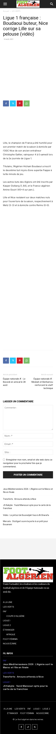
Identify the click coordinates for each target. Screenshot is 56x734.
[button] (5, 4)
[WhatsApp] (27, 103)
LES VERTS (16, 11)
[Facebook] (6, 103)
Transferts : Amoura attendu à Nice (19, 499)
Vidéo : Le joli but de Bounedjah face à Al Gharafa (26, 515)
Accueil (6, 11)
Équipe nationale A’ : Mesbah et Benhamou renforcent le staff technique (42, 383)
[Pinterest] (20, 103)
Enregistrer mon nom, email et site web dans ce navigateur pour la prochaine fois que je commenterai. (27, 463)
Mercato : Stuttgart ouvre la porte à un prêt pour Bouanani (25, 523)
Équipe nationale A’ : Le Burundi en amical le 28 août (14, 381)
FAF (5, 660)
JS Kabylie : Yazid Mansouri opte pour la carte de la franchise (27, 506)
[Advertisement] (28, 71)
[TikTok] (28, 727)
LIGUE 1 (6, 682)
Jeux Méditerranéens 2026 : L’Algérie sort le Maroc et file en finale (28, 490)
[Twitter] (13, 103)
